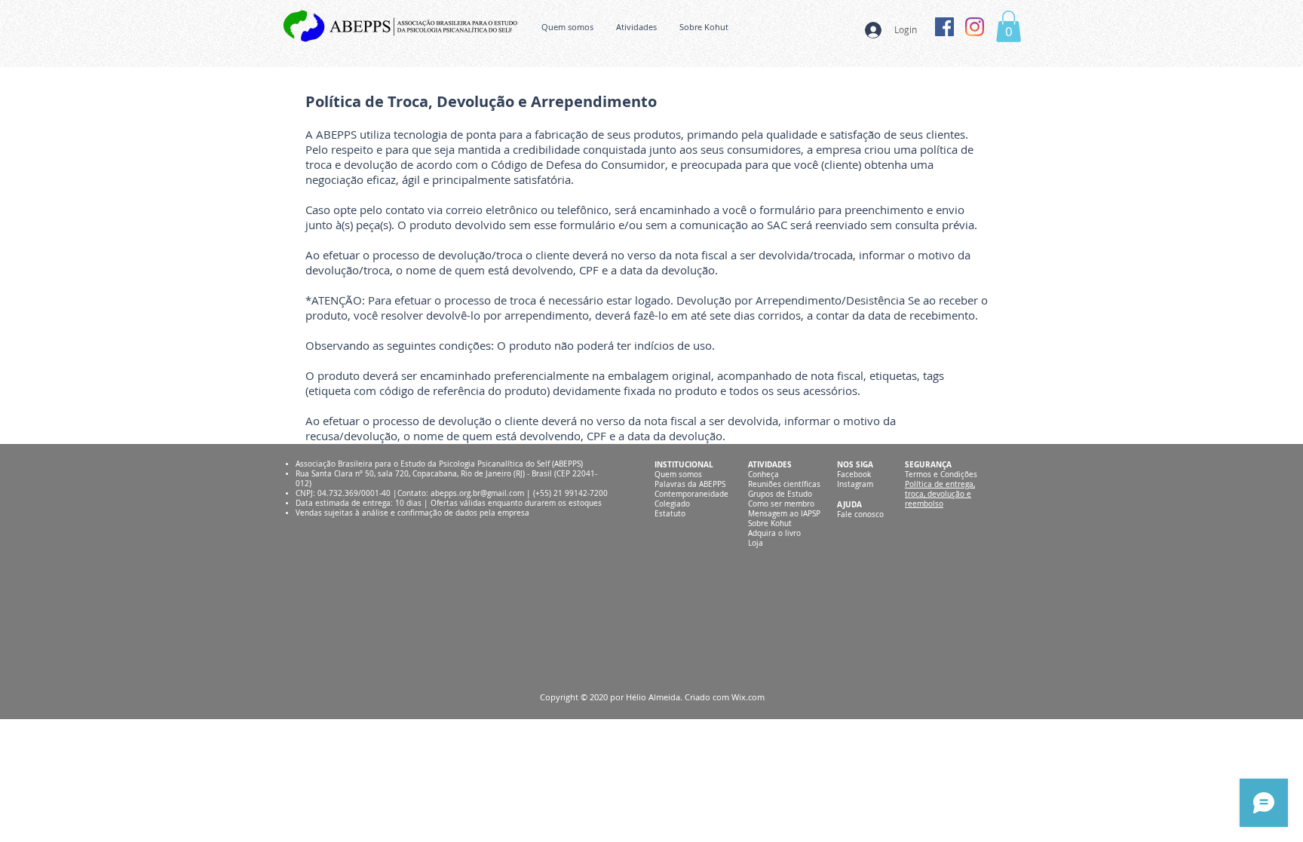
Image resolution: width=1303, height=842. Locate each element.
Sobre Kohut (770, 523)
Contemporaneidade (691, 494)
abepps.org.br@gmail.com (477, 493)
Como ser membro (781, 504)
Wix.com (748, 697)
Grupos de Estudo (780, 494)
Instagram (855, 484)
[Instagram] (974, 26)
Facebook (854, 474)
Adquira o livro (774, 533)
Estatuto (670, 514)
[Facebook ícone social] (944, 26)
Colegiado (672, 504)
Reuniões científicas (784, 484)
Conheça (763, 474)
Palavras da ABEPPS (690, 484)
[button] (1008, 26)
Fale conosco (860, 514)
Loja (755, 543)
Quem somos (678, 474)
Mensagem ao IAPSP (784, 514)
